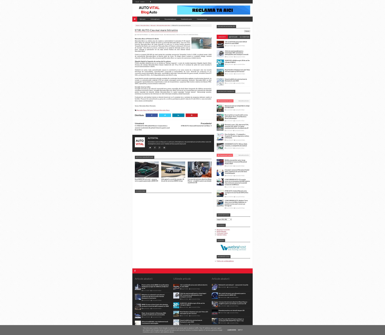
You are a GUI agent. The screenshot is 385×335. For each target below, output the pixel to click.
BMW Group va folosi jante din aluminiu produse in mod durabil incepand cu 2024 (155, 305)
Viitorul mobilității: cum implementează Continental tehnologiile (155, 322)
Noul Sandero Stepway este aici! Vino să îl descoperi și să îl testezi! (237, 70)
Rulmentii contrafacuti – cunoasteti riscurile (233, 285)
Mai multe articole (243, 101)
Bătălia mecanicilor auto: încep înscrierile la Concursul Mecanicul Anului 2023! (236, 161)
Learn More (231, 330)
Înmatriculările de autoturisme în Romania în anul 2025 (236, 80)
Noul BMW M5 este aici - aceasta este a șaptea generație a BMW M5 (146, 180)
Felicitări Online (221, 235)
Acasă (137, 2)
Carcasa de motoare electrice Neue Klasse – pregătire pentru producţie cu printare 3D (199, 180)
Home (137, 25)
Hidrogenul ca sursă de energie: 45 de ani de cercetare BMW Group (172, 180)
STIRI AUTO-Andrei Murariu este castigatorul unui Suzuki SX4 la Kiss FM (236, 192)
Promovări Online (222, 233)
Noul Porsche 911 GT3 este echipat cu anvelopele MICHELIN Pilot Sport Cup (231, 319)
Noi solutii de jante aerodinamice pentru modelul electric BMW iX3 (232, 294)
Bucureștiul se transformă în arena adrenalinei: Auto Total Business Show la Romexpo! (236, 116)
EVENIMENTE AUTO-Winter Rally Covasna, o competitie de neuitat (236, 144)
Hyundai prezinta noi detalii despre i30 (231, 310)
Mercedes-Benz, (170, 34)
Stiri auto (153, 25)
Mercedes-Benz (144, 25)
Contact (142, 2)
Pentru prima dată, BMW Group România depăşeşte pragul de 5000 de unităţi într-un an (155, 286)
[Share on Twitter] (165, 115)
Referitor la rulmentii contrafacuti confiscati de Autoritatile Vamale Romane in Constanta (153, 296)
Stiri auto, (179, 34)
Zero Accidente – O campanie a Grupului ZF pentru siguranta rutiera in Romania (237, 135)
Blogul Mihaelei (221, 231)
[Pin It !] (192, 115)
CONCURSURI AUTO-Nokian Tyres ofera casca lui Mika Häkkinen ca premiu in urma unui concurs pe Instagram (236, 203)
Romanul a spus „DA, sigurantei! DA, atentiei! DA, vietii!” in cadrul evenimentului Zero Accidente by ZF (237, 126)
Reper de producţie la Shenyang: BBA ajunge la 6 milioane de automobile (154, 314)
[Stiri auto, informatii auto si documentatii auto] (149, 10)
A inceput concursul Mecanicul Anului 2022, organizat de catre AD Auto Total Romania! (237, 171)
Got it (240, 330)
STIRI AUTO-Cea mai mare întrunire (156, 30)
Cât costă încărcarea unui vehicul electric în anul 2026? (236, 42)
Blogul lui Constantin (223, 230)
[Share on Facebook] (152, 115)
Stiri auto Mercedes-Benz (164, 25)
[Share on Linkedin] (178, 115)
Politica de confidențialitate (225, 261)
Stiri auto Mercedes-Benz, (190, 34)
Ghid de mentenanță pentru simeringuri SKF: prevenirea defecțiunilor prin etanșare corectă (236, 52)
